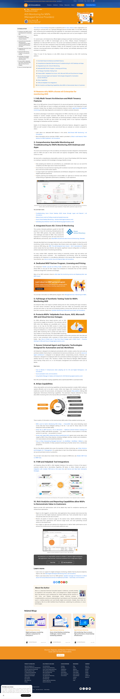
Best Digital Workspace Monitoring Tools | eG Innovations (60, 573)
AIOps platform (75, 391)
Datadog (62, 666)
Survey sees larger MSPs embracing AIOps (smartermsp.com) (52, 435)
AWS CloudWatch (64, 674)
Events (74, 667)
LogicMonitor (63, 669)
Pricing (61, 5)
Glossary (75, 677)
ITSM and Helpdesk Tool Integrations (47, 82)
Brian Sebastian (32, 20)
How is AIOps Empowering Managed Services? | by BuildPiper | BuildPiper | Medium (59, 441)
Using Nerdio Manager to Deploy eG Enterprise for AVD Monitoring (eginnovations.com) (59, 376)
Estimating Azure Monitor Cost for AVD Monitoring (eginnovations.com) (55, 221)
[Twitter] (57, 582)
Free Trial (80, 5)
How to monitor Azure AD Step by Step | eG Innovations (59, 259)
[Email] (66, 582)
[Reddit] (61, 582)
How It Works (27, 677)
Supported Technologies (30, 675)
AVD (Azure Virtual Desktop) (41, 27)
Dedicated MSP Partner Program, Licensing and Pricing (52, 68)
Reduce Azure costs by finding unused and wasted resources (52, 217)
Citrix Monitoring (46, 666)
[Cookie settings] (3, 695)
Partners (87, 669)
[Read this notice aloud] (30, 687)
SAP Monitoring (46, 678)
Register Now (52, 1)
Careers (86, 672)
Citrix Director (64, 675)
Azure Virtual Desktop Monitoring (49, 669)
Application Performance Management (32, 667)
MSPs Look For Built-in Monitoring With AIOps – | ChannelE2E (53, 424)
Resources (67, 5)
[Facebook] (54, 582)
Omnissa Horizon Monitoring (48, 667)
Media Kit (87, 677)
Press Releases (76, 675)
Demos (74, 678)
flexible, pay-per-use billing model (51, 266)
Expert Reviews (76, 674)
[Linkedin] (59, 582)
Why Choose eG (28, 680)
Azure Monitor (64, 672)
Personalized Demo (90, 5)
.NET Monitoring (46, 677)
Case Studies (75, 672)
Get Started (60, 655)
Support (86, 674)
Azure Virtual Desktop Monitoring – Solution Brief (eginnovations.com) (54, 219)
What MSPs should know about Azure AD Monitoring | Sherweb (68, 238)
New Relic (63, 667)
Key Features (27, 678)
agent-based (76, 108)
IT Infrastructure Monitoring (30, 672)
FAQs (74, 680)
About (72, 5)
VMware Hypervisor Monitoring (49, 680)
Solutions (55, 5)
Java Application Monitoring (48, 675)
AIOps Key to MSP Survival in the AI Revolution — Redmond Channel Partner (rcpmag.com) (61, 429)
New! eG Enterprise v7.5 (29, 666)
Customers (87, 667)
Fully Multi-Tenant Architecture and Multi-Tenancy (51, 60)
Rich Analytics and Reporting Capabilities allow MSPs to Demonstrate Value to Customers (61, 85)
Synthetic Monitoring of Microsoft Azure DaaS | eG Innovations (68, 310)
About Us (87, 666)
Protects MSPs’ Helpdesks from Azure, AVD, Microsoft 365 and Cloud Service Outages (60, 73)
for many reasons (69, 27)
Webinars (75, 669)
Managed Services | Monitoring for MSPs (75, 294)
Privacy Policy (32, 689)
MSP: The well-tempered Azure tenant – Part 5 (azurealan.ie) (65, 246)
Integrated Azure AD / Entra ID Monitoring (49, 65)
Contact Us (87, 675)
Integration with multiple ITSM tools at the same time (49, 469)
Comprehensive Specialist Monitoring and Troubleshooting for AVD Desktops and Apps (61, 63)
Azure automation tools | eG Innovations (46, 373)
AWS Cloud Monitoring (47, 672)
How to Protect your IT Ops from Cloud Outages (55, 339)
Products (49, 5)
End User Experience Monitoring (31, 669)
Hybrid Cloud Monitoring (30, 674)
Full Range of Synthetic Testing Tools (47, 70)
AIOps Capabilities (42, 80)
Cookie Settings (46, 689)
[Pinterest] (64, 582)
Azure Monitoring (46, 674)
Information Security (39, 689)
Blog (28, 9)
